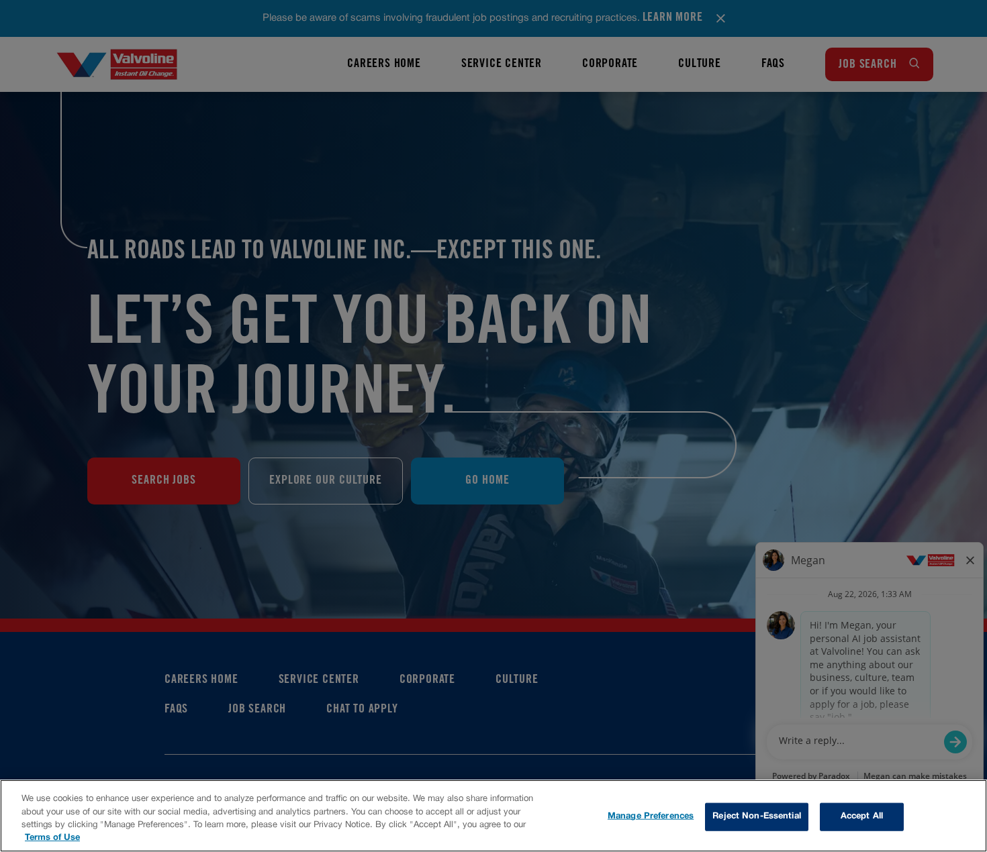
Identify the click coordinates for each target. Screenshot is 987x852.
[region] (493, 816)
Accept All (862, 816)
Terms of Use (52, 838)
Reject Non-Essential (756, 816)
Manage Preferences (651, 816)
